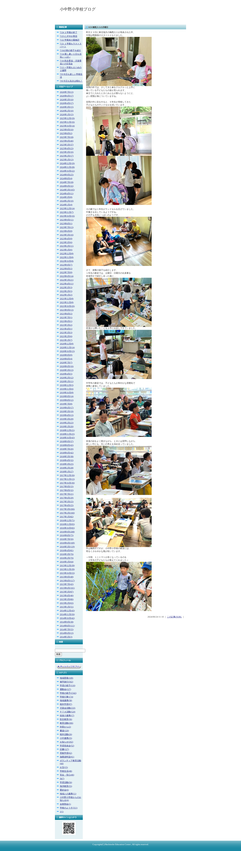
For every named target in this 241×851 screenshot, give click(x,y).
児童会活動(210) (67, 708)
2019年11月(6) (66, 389)
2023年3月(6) (66, 242)
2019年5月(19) (66, 411)
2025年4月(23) (66, 148)
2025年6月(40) (66, 141)
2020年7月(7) (66, 362)
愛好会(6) (64, 790)
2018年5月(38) (66, 456)
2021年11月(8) (66, 302)
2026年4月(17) (66, 103)
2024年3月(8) (66, 197)
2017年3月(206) (67, 509)
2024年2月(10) (66, 201)
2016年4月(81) (66, 550)
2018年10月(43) (67, 438)
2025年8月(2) (66, 133)
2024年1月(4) (66, 205)
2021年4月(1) (66, 329)
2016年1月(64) (66, 562)
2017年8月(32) (66, 490)
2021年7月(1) (66, 317)
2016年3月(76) (66, 554)
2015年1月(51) (66, 607)
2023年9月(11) (66, 220)
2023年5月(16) (66, 235)
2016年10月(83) (67, 528)
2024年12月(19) (67, 163)
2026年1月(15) (66, 114)
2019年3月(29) (66, 419)
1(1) (61, 812)
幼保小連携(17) (67, 715)
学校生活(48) (66, 771)
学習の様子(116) (67, 685)
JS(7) (62, 779)
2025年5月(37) (66, 145)
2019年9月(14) (66, 396)
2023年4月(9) (66, 239)
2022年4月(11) (66, 284)
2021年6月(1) (66, 321)
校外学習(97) (66, 704)
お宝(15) (64, 767)
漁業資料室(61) (67, 757)
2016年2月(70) (66, 558)
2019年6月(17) (66, 408)
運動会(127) (65, 689)
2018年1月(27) (66, 472)
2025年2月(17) (66, 156)
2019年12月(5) (66, 385)
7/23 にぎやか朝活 (68, 36)
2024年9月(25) (66, 175)
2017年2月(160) (67, 513)
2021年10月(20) (67, 306)
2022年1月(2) (66, 295)
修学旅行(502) (66, 682)
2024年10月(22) (67, 171)
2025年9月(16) (66, 130)
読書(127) (64, 749)
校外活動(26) (66, 734)
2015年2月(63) (66, 603)
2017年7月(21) (66, 494)
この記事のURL (174, 617)
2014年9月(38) (66, 622)
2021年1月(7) (66, 340)
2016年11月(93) (67, 524)
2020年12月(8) (66, 344)
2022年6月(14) (66, 276)
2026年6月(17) (66, 96)
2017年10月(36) (67, 483)
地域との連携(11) (68, 794)
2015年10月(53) (67, 573)
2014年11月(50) (67, 614)
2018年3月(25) (66, 464)
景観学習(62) (66, 753)
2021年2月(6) (66, 336)
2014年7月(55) (66, 629)
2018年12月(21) (67, 430)
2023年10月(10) (67, 216)
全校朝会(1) (65, 804)
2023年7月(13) (66, 227)
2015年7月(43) (66, 584)
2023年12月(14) (67, 208)
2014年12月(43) (67, 611)
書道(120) (64, 731)
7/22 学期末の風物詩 (69, 40)
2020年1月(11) (66, 381)
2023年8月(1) (66, 223)
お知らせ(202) (66, 742)
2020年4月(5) (66, 374)
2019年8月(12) (66, 400)
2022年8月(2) (66, 269)
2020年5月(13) (66, 370)
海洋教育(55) (66, 786)
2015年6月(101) (67, 588)
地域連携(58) (66, 700)
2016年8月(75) (66, 535)
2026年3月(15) (66, 107)
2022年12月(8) (66, 253)
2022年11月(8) (66, 257)
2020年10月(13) (67, 351)
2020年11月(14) (67, 347)
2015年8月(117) (67, 581)
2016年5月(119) (67, 547)
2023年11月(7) (66, 212)
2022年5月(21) (66, 280)
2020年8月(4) (66, 359)
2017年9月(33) (66, 486)
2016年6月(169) (67, 543)
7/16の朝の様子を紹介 (70, 50)
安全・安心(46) (67, 775)
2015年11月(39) (67, 569)
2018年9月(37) (66, 441)
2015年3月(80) (66, 599)
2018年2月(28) (66, 468)
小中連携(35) (66, 738)
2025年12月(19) (67, 118)
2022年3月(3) (66, 287)
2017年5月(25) (66, 502)
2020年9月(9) (66, 355)
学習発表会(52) (67, 746)
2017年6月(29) (66, 498)
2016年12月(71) (67, 520)
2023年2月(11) (66, 246)
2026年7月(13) (66, 92)
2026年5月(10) (66, 100)
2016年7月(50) (66, 539)
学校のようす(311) (68, 808)
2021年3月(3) (66, 332)
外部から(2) (65, 727)
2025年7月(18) (66, 137)
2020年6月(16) (66, 366)
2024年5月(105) (67, 190)
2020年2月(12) (66, 378)
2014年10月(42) (67, 618)
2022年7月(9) (66, 272)
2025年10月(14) (67, 126)
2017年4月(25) (66, 505)
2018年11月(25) (67, 434)
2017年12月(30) (67, 475)
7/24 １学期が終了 (68, 32)
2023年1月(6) (66, 250)
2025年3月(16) (66, 152)
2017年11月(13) (67, 479)
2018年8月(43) (66, 445)
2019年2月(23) (66, 423)
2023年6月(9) (66, 231)
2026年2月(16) (66, 111)
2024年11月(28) (67, 167)
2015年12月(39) (67, 565)
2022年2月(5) (66, 291)
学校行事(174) (66, 697)
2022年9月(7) (66, 265)
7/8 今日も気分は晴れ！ (71, 81)
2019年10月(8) (66, 392)
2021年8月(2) (66, 314)
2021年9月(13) (66, 310)
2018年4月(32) (66, 460)
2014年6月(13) (66, 633)
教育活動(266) (66, 723)
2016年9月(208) (67, 532)
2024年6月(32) (66, 186)
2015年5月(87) (66, 592)
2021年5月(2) (66, 325)
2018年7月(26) (66, 449)
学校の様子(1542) (68, 693)
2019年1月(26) (66, 426)
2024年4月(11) (66, 193)
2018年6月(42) (66, 453)
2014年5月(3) (66, 637)
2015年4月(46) (66, 595)
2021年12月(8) (66, 299)
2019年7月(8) (66, 404)
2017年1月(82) (66, 517)
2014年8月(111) (67, 626)
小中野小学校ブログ (78, 9)
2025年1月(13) (66, 160)
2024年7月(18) (66, 182)
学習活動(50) (66, 782)
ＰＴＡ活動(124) (67, 712)
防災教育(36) (66, 719)
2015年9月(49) (66, 577)
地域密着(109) (66, 678)
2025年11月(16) (67, 122)
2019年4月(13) (66, 415)
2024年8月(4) (66, 178)
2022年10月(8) (66, 261)
